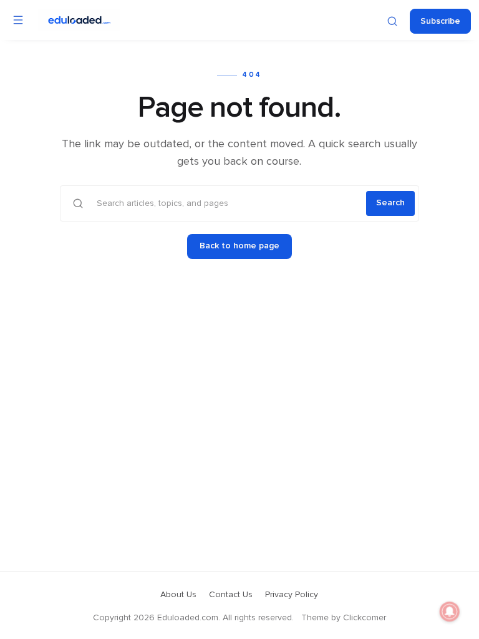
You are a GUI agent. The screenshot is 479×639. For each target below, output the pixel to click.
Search (390, 202)
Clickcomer (364, 617)
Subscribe (440, 21)
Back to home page (239, 245)
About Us (178, 594)
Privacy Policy (291, 594)
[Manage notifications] (450, 612)
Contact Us (231, 594)
